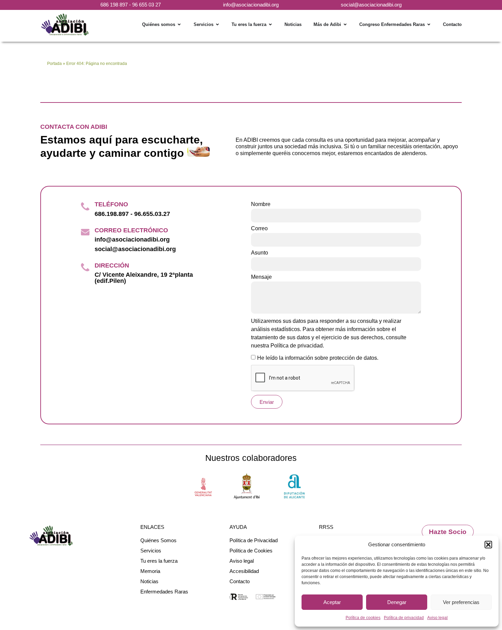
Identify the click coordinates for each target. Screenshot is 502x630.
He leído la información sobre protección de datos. (317, 358)
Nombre (260, 204)
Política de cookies (363, 617)
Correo (259, 228)
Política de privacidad (404, 617)
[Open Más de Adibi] (345, 24)
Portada (54, 63)
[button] (488, 544)
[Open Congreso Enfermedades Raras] (429, 24)
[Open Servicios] (217, 24)
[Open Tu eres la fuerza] (270, 24)
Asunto (259, 253)
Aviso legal (437, 617)
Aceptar (332, 602)
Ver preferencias (461, 602)
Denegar (396, 602)
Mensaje (261, 277)
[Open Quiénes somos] (179, 24)
